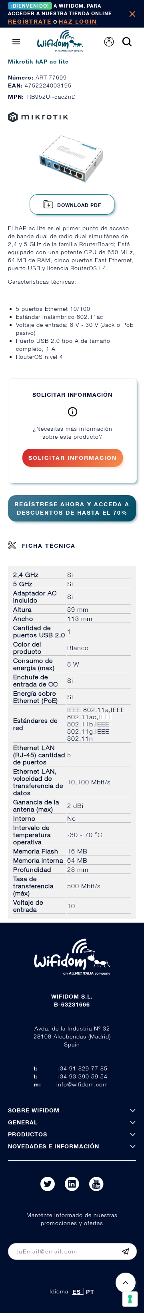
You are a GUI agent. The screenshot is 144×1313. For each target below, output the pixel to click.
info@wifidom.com (82, 1084)
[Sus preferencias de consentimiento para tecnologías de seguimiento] (130, 1299)
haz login (78, 21)
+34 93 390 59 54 (82, 1076)
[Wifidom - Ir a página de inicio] (60, 49)
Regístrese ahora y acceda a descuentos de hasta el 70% (72, 508)
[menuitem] (109, 42)
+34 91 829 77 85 (82, 1068)
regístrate (30, 21)
